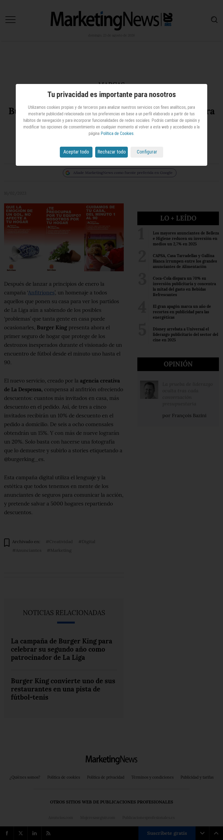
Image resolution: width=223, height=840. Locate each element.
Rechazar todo (112, 152)
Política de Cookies (117, 133)
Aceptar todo (76, 152)
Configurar (147, 152)
